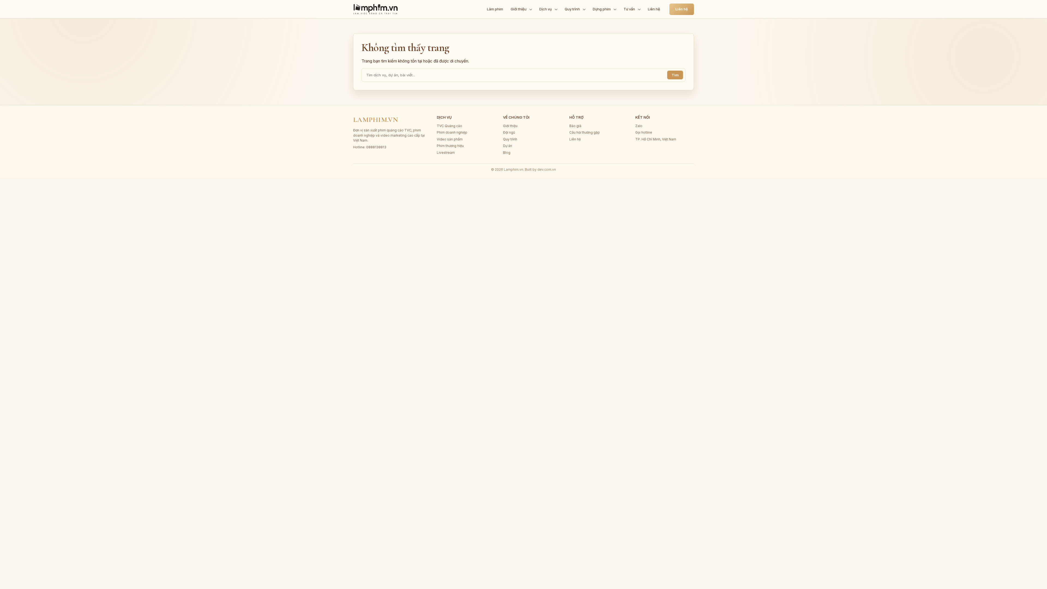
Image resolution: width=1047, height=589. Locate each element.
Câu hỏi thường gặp (584, 132)
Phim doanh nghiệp (452, 132)
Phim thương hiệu (450, 146)
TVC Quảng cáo (449, 126)
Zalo (638, 126)
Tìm (675, 75)
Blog (506, 153)
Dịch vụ (545, 9)
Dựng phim (602, 9)
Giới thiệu (518, 9)
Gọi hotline (643, 132)
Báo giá (575, 126)
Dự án (507, 146)
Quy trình (572, 9)
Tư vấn (629, 9)
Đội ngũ (509, 132)
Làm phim (495, 9)
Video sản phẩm (450, 139)
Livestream (446, 153)
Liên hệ (654, 9)
